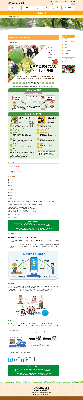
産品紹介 (65, 44)
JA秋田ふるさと (29, 8)
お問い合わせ (73, 1)
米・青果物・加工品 (68, 58)
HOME (15, 8)
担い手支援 (66, 53)
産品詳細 (65, 47)
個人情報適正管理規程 (13, 217)
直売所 (65, 61)
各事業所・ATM (70, 8)
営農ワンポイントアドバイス (69, 41)
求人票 (10, 182)
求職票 (10, 195)
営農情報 (65, 38)
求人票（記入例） (12, 179)
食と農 (56, 8)
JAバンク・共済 (43, 8)
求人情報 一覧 (12, 166)
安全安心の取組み (67, 50)
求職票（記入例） (12, 192)
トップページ (10, 16)
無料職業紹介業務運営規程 (14, 214)
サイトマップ (65, 1)
